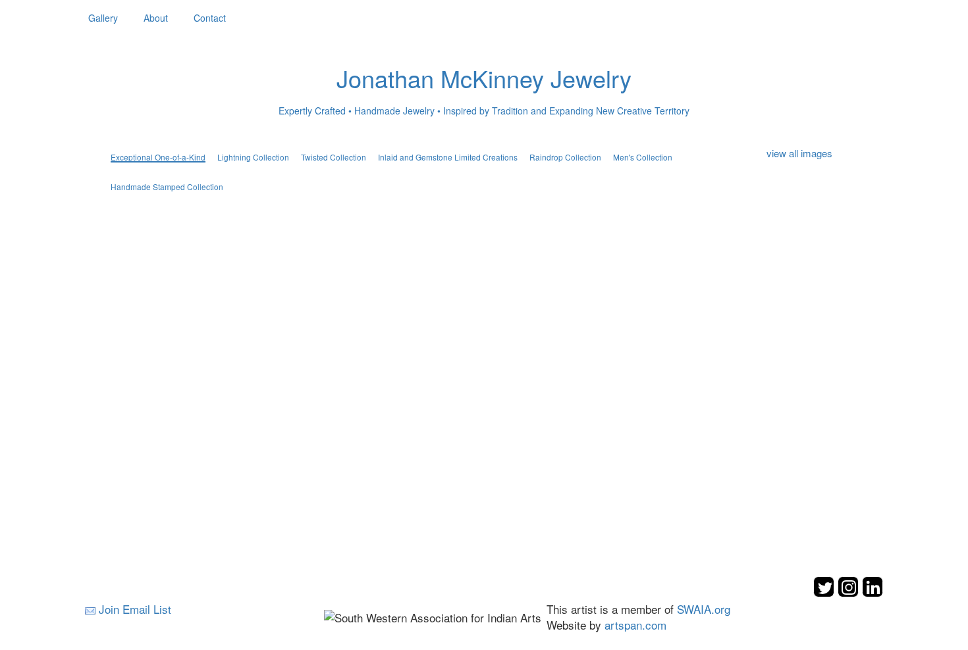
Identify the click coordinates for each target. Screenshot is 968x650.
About (156, 17)
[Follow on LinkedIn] (872, 593)
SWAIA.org (703, 609)
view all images (799, 153)
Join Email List (135, 609)
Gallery (103, 17)
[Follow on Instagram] (850, 593)
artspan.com (635, 624)
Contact (210, 17)
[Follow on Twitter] (825, 593)
